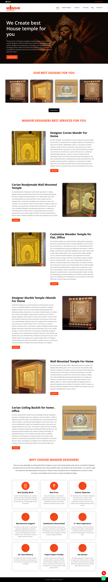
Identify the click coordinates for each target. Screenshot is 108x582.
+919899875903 (98, 1)
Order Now (12, 57)
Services (77, 7)
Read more (54, 170)
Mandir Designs (66, 7)
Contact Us (99, 7)
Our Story (86, 7)
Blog (92, 7)
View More (54, 110)
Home (57, 7)
